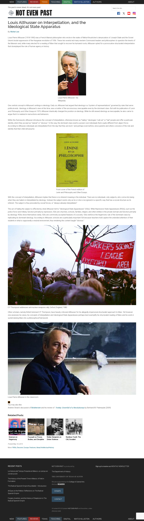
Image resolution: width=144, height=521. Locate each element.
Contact (58, 499)
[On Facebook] (118, 13)
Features (32, 447)
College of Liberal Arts (76, 482)
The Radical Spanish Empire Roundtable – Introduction (27, 486)
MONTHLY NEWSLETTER (120, 466)
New (12, 519)
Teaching (55, 519)
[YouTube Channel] (129, 13)
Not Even (34, 13)
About (131, 519)
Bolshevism (36, 408)
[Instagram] (134, 13)
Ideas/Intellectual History (45, 447)
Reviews (34, 519)
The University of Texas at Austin (67, 476)
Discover (20, 447)
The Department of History (61, 471)
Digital (67, 519)
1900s (14, 447)
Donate (57, 491)
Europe (26, 447)
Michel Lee (14, 32)
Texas (44, 519)
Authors (97, 519)
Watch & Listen (81, 519)
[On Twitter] (123, 13)
